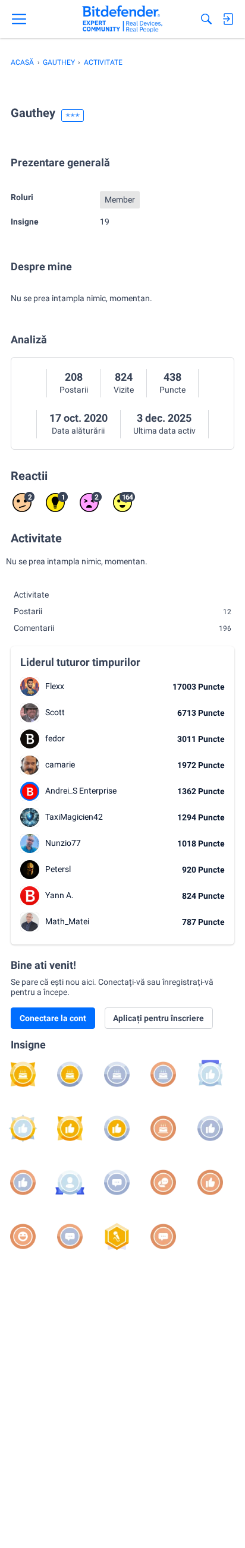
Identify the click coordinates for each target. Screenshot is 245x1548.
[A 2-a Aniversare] (163, 1074)
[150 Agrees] (210, 1074)
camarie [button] (60, 764)
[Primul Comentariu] (163, 1236)
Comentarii (122, 628)
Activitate (31, 594)
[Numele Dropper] (116, 1236)
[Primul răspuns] (163, 1182)
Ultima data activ (164, 430)
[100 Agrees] (22, 1128)
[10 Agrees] (210, 1128)
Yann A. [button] (59, 895)
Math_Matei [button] (67, 921)
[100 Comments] (116, 1182)
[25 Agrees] (116, 1128)
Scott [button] (55, 712)
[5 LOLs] (22, 1236)
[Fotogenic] (69, 1182)
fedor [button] (55, 738)
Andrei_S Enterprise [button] (81, 790)
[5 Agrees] (22, 1182)
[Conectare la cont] (227, 19)
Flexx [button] (54, 686)
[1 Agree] (210, 1182)
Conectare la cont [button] (53, 1018)
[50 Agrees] (69, 1128)
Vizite (124, 389)
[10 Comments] (69, 1236)
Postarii (73, 389)
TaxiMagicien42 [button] (74, 817)
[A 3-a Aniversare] (116, 1074)
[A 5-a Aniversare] (22, 1074)
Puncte (172, 389)
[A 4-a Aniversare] (69, 1074)
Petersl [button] (58, 869)
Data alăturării (78, 430)
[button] (29, 686)
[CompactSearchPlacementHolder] (206, 19)
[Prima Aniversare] (163, 1128)
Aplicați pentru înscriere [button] (158, 1018)
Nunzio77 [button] (63, 843)
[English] (122, 19)
